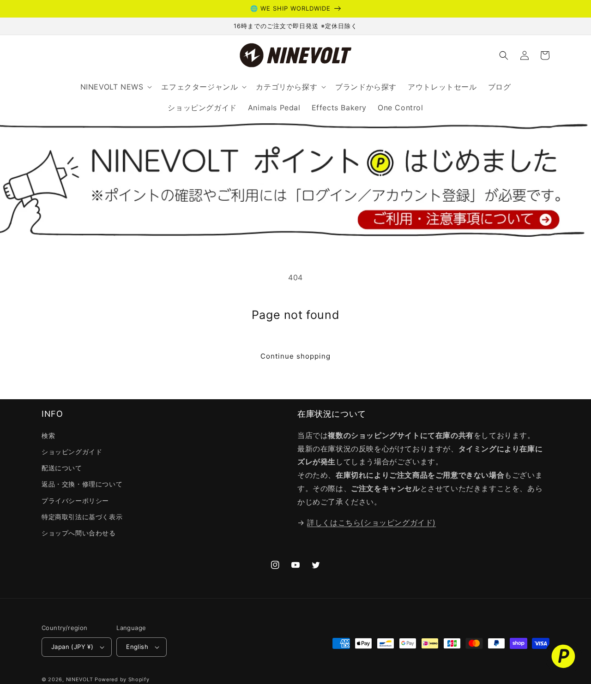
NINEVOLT (79, 679)
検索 (48, 435)
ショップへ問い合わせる (79, 533)
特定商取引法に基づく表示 (82, 517)
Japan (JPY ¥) (72, 646)
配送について (62, 468)
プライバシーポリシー (75, 500)
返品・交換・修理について (82, 484)
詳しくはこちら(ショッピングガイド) (371, 522)
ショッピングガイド (72, 452)
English (137, 646)
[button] (504, 55)
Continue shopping (295, 356)
